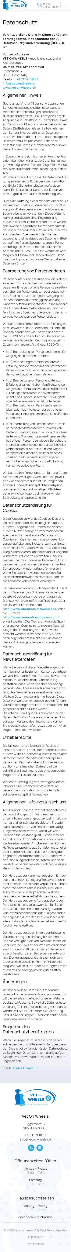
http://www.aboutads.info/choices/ (30, 609)
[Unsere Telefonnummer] (31, 1148)
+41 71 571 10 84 (27, 79)
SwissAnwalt (23, 1068)
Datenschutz (35, 1244)
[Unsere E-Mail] (39, 1148)
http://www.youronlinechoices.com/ (31, 617)
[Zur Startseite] (15, 5)
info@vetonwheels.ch (20, 83)
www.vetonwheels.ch (19, 87)
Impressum (35, 1237)
